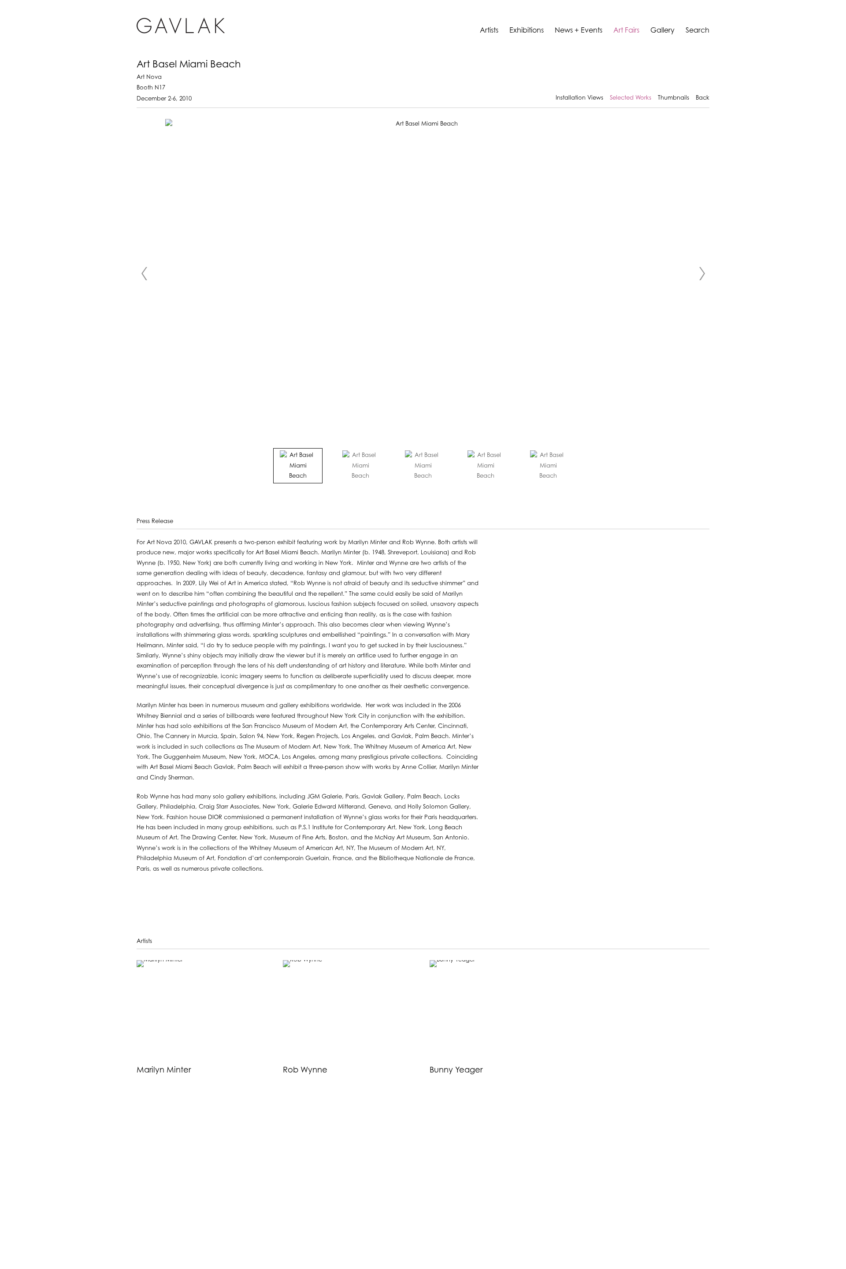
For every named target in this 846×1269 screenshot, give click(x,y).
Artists (489, 30)
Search (697, 30)
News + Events (578, 30)
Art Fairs (626, 30)
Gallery (662, 30)
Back (702, 98)
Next (702, 274)
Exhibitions (526, 30)
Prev (144, 274)
